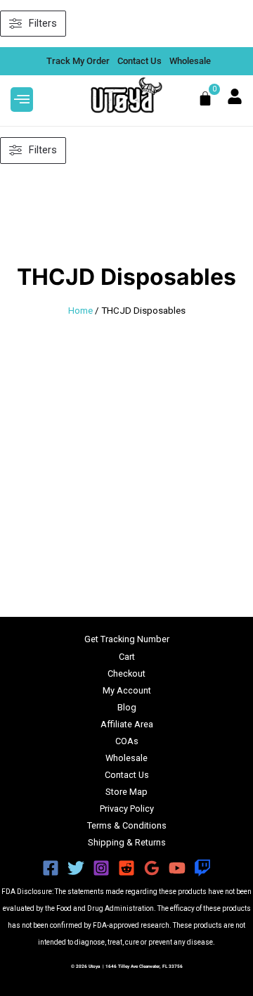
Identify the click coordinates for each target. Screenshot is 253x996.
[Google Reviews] (151, 868)
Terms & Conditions (127, 825)
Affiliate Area (126, 724)
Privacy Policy (127, 808)
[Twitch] (202, 868)
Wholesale (126, 758)
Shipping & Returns (127, 842)
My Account (127, 690)
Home (80, 310)
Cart (127, 656)
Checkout (126, 673)
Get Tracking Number (126, 639)
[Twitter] (75, 868)
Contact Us (127, 775)
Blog (126, 707)
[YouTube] (177, 868)
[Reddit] (126, 868)
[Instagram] (101, 868)
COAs (126, 741)
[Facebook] (50, 868)
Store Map (126, 791)
